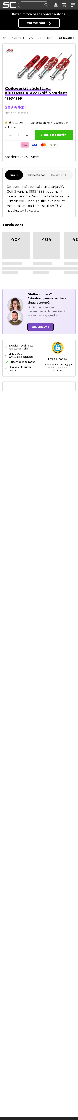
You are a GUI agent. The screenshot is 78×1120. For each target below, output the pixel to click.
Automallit (18, 37)
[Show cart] (64, 5)
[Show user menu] (56, 5)
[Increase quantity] (26, 135)
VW (31, 37)
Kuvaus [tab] (14, 175)
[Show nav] (72, 5)
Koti (4, 37)
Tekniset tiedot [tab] (35, 175)
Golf (40, 37)
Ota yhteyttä (40, 326)
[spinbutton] (18, 135)
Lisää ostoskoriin (54, 135)
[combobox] (33, 4)
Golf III (50, 37)
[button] (58, 348)
